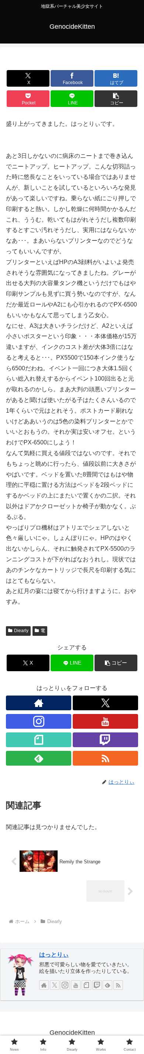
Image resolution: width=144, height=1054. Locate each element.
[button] (116, 98)
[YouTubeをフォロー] (105, 721)
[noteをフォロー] (38, 739)
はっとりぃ (54, 954)
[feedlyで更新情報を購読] (38, 758)
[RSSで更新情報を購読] (105, 758)
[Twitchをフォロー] (105, 739)
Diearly (21, 630)
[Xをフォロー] (105, 703)
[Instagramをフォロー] (38, 721)
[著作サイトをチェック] (38, 703)
